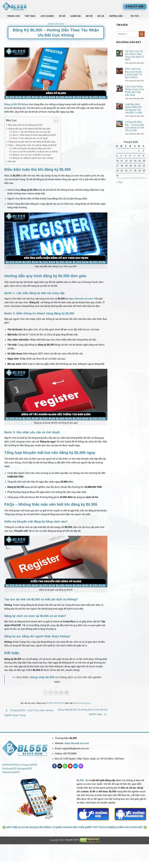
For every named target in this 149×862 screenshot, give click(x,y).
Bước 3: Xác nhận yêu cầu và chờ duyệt (30, 138)
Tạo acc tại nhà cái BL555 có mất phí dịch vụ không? (35, 152)
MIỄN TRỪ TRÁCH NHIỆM (100, 827)
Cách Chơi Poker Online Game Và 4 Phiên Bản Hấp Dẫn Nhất (134, 90)
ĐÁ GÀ (100, 16)
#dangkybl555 (24, 768)
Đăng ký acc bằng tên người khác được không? (33, 158)
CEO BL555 (26, 827)
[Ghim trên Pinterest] (61, 692)
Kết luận (12, 161)
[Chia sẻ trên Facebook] (45, 692)
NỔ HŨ (89, 16)
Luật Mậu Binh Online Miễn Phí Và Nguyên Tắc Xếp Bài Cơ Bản (133, 108)
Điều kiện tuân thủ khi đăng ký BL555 (25, 125)
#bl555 (5, 765)
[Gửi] (142, 34)
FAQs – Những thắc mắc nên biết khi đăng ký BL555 (32, 145)
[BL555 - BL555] (16, 6)
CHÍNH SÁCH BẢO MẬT (130, 827)
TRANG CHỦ (13, 16)
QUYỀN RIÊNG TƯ (45, 827)
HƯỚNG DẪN (116, 16)
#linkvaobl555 (9, 768)
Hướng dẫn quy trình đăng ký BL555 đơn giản (29, 128)
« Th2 (119, 182)
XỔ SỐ (62, 16)
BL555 (80, 780)
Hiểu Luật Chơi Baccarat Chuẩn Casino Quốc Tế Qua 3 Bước (133, 73)
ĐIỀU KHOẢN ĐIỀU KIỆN (71, 827)
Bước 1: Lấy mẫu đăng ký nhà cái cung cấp (31, 132)
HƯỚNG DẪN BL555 (56, 24)
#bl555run (15, 765)
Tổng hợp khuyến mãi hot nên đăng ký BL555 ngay (31, 141)
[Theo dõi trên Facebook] (54, 766)
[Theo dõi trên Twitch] (80, 766)
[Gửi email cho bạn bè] (56, 692)
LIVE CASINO (47, 16)
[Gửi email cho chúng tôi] (59, 766)
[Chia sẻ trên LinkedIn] (66, 692)
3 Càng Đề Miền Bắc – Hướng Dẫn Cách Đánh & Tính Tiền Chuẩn (134, 126)
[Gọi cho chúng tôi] (65, 766)
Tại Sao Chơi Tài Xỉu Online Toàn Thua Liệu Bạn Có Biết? (134, 55)
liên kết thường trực (82, 703)
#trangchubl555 (29, 765)
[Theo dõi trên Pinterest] (70, 766)
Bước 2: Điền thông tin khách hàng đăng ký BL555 (34, 135)
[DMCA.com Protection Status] (89, 840)
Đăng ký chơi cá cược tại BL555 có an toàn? (32, 155)
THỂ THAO (30, 16)
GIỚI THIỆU (12, 827)
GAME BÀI (75, 16)
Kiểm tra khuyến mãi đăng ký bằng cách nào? (32, 148)
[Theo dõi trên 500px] (75, 766)
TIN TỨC (134, 16)
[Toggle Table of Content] (54, 120)
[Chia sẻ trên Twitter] (50, 692)
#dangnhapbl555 (11, 772)
